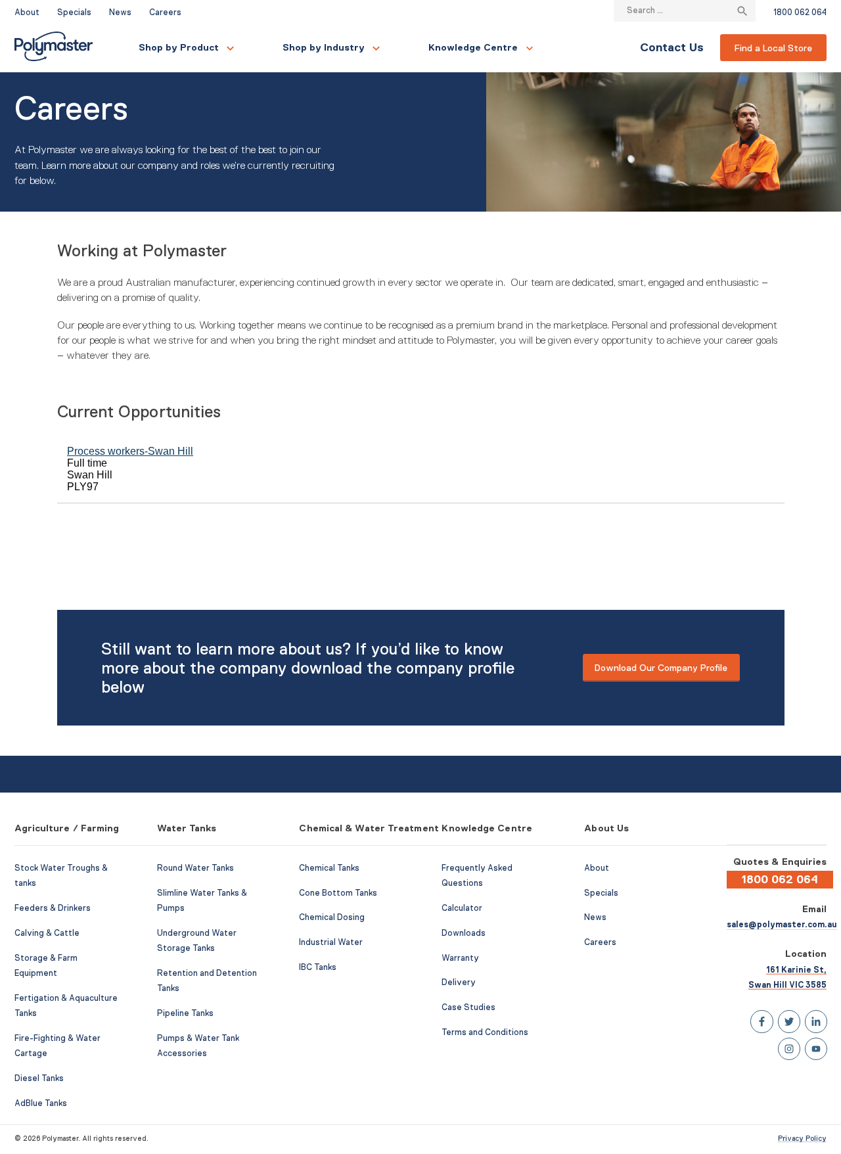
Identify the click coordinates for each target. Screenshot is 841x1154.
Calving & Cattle (47, 933)
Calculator (462, 908)
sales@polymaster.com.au (782, 924)
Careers (165, 12)
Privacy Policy (802, 1138)
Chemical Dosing (332, 917)
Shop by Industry (324, 47)
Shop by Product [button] (179, 47)
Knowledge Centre (473, 47)
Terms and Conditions (485, 1032)
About (26, 12)
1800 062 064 (800, 12)
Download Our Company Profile (661, 667)
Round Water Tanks (195, 868)
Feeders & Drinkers (52, 908)
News (120, 12)
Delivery (459, 982)
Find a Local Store (773, 48)
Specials (74, 12)
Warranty (460, 958)
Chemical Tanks (329, 868)
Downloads (464, 933)
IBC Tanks (317, 967)
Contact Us (672, 47)
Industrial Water (331, 942)
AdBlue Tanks (40, 1103)
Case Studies (468, 1007)
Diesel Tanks (39, 1078)
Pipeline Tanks (185, 1013)
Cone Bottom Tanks (338, 893)
